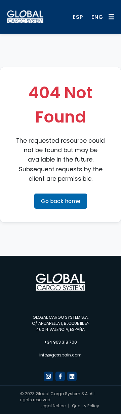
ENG (97, 17)
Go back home (60, 201)
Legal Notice (53, 406)
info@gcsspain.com (60, 355)
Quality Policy (85, 406)
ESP (78, 17)
